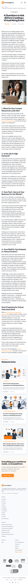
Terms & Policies (18, 550)
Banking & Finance (5, 532)
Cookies (14, 579)
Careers (16, 548)
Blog (6, 6)
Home (3, 6)
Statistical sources (22, 577)
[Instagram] (15, 582)
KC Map (3, 512)
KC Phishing (4, 508)
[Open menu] (25, 2)
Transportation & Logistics (7, 528)
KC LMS (3, 501)
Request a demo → (8, 475)
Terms (11, 579)
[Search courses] (21, 2)
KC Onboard (4, 510)
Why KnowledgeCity (19, 542)
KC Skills (3, 514)
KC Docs (3, 505)
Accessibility (20, 579)
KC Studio (4, 503)
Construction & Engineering (7, 526)
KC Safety (4, 506)
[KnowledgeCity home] (8, 2)
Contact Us (17, 544)
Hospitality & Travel (6, 530)
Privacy (7, 579)
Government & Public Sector (8, 534)
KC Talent (4, 516)
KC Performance (5, 518)
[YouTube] (13, 582)
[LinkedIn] (10, 582)
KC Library (4, 499)
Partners (17, 546)
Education (4, 536)
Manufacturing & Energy (7, 524)
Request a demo (18, 552)
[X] (18, 582)
